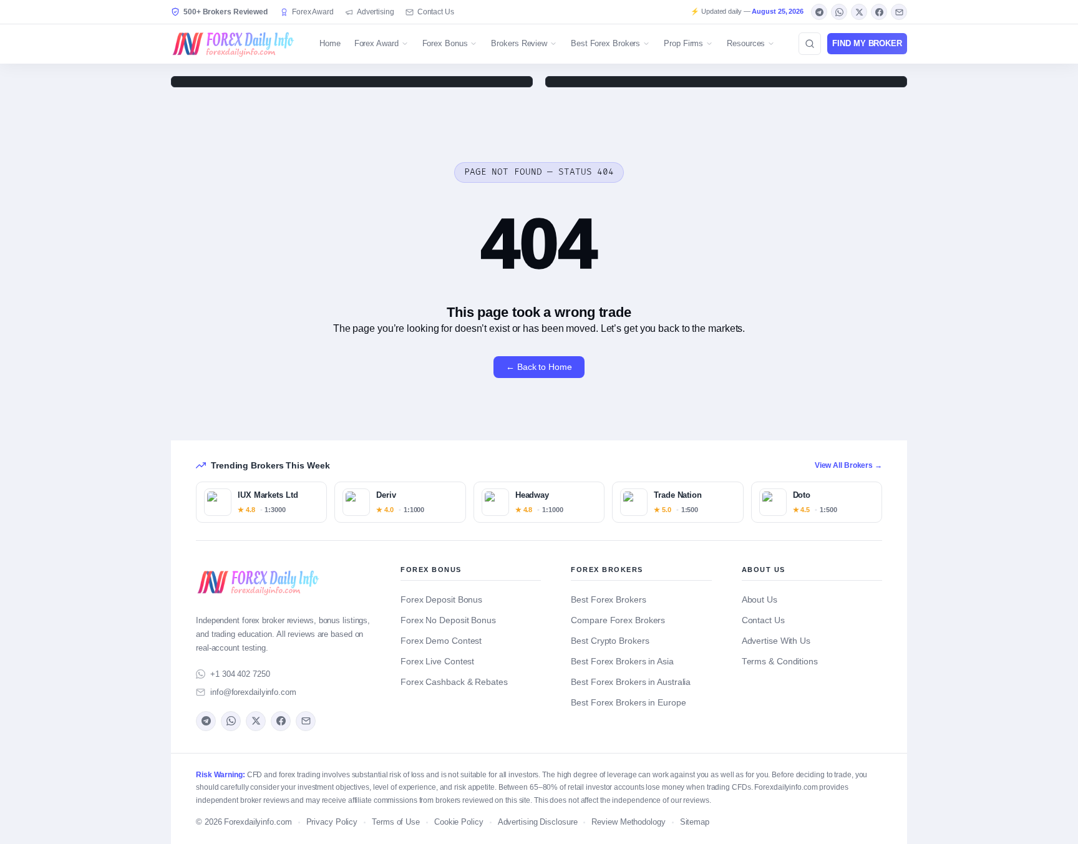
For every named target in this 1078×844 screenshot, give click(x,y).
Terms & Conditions (780, 661)
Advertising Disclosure (538, 822)
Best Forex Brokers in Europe (628, 702)
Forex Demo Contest (441, 641)
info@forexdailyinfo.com (253, 692)
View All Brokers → (848, 465)
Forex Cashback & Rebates (454, 682)
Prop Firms (683, 43)
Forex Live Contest (437, 661)
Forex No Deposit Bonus (448, 620)
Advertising (375, 11)
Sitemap (694, 822)
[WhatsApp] (839, 12)
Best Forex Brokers (605, 43)
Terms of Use (396, 822)
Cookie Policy (458, 822)
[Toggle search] (810, 43)
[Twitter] (859, 12)
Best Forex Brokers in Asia (622, 661)
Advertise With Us (776, 641)
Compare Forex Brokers (618, 620)
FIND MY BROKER (867, 43)
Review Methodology (628, 822)
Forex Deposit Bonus (441, 599)
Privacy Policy (332, 822)
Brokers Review (519, 43)
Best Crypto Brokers (610, 641)
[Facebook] (879, 12)
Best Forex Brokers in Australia (631, 682)
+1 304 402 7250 (240, 674)
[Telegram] (819, 12)
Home (330, 43)
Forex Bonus (445, 43)
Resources (746, 43)
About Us (759, 599)
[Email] (899, 12)
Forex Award (313, 11)
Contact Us (435, 11)
